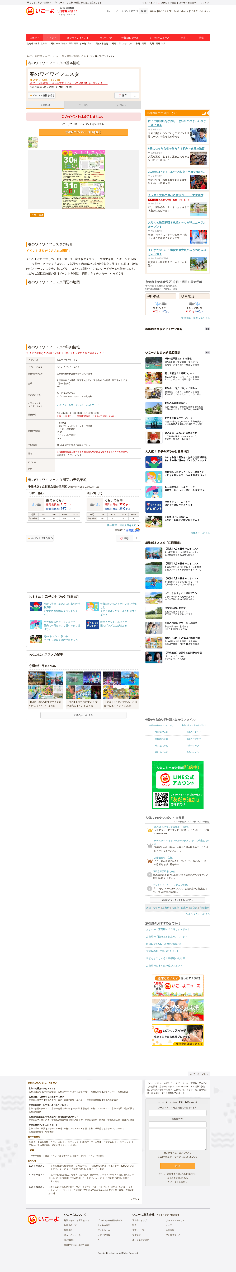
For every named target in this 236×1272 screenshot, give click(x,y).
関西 (114, 43)
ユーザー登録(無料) (188, 3)
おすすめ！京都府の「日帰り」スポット (168, 929)
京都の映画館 (76, 1120)
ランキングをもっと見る (196, 914)
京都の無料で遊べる (60, 1108)
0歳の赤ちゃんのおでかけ (161, 725)
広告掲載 (68, 1230)
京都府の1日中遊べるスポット (162, 951)
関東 (53, 43)
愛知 (89, 43)
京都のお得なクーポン (39, 1108)
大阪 (119, 43)
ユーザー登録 (35, 1155)
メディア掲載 (104, 1235)
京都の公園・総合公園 (122, 1108)
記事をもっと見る (83, 715)
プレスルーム (104, 1230)
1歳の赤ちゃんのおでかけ (194, 725)
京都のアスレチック (100, 1108)
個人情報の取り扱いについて (177, 1153)
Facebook (68, 1240)
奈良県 (193, 907)
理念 (134, 1225)
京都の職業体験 (110, 1100)
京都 (124, 43)
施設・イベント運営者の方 (76, 1220)
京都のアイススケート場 (75, 1128)
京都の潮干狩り (96, 1128)
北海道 (44, 43)
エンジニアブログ (140, 1240)
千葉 (71, 43)
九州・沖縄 (155, 43)
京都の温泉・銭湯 (37, 1128)
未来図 (169, 1225)
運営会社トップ (139, 1220)
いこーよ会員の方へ (177, 1182)
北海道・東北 (33, 43)
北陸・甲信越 (101, 43)
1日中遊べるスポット (200, 11)
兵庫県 (184, 907)
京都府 (165, 907)
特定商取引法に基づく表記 (76, 1244)
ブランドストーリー (175, 1220)
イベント (51, 37)
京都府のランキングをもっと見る (177, 900)
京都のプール (109, 1092)
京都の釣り (83, 1092)
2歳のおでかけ (161, 732)
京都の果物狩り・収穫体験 (41, 1132)
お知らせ (122, 105)
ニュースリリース (72, 1235)
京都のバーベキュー (67, 1092)
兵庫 (130, 43)
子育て (184, 37)
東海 (84, 43)
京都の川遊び (35, 1112)
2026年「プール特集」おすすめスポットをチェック (106, 1142)
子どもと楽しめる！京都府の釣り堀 (165, 958)
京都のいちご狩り (113, 1128)
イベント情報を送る (44, 95)
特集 (201, 37)
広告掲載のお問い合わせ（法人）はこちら (177, 1157)
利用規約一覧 (70, 1225)
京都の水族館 (128, 1120)
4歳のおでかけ (161, 739)
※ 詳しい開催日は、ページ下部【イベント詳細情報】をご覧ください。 (69, 83)
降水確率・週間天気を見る (121, 525)
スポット (34, 37)
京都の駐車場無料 (80, 1108)
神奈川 (64, 43)
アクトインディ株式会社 (168, 1215)
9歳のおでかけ (194, 752)
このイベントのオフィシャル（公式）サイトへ (78, 405)
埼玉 (76, 43)
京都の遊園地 (35, 1092)
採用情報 (136, 1235)
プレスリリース (173, 1235)
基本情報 (45, 105)
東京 (58, 43)
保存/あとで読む (168, 3)
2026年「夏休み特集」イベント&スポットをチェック (53, 1142)
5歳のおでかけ (194, 739)
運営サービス (138, 1230)
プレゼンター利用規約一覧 (110, 1220)
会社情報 (170, 1230)
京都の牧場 (96, 1092)
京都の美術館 (113, 1120)
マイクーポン (148, 3)
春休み (153, 11)
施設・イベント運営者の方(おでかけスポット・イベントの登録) (74, 1155)
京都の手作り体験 (53, 1100)
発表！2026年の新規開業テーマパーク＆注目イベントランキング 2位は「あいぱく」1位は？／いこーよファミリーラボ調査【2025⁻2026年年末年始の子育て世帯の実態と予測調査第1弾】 (91, 1190)
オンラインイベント (78, 37)
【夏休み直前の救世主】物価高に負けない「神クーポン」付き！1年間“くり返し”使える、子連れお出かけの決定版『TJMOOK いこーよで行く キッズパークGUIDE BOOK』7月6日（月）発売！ (91, 1177)
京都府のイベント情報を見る (83, 132)
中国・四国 (141, 43)
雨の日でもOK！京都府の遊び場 (163, 943)
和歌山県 (204, 907)
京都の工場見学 (36, 1100)
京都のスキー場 (54, 1128)
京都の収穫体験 (94, 1100)
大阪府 (175, 907)
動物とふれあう (181, 11)
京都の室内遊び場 (59, 1120)
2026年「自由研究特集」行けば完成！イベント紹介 (53, 1145)
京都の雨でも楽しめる (39, 1120)
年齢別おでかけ (129, 37)
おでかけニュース (159, 37)
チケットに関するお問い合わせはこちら (177, 1174)
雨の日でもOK (165, 11)
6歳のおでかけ (161, 745)
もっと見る (132, 1199)
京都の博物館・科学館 (95, 1120)
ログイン (204, 3)
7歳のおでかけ (194, 745)
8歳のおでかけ (161, 752)
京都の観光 (123, 1092)
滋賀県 (156, 907)
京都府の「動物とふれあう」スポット (166, 936)
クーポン (83, 105)
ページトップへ (200, 1074)
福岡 (163, 43)
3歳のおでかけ (194, 732)
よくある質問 (104, 1225)
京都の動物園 (49, 1092)
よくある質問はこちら (177, 1178)
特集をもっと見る (200, 533)
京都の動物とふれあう (74, 1100)
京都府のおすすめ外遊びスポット (164, 965)
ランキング (106, 37)
